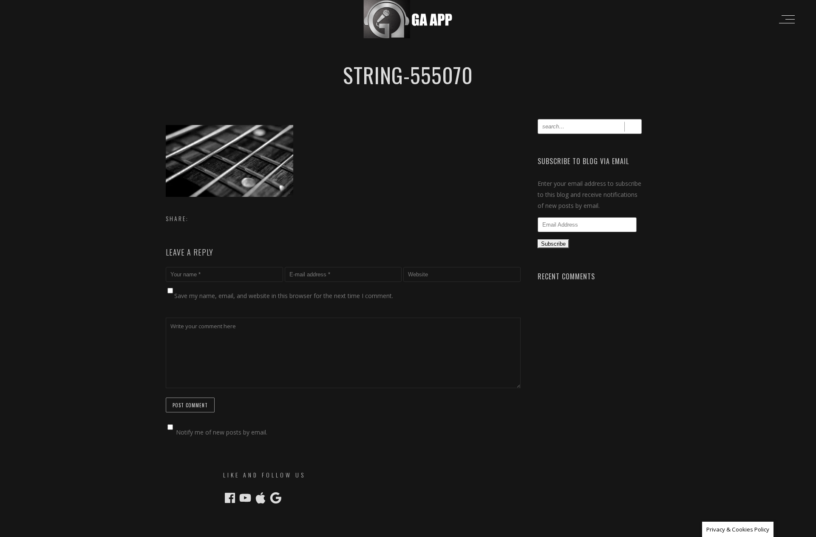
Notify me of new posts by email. (221, 432)
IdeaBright (429, 529)
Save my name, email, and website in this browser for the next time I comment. (283, 296)
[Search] (633, 126)
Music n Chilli (363, 529)
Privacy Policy (464, 529)
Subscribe (553, 244)
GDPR (491, 529)
